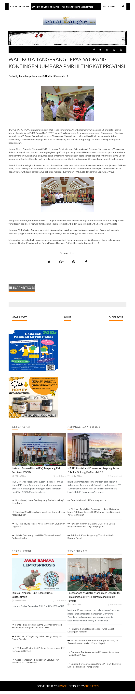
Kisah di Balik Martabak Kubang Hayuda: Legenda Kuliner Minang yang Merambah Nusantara (44, 6)
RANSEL (69, 16)
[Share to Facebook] (86, 262)
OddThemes (91, 686)
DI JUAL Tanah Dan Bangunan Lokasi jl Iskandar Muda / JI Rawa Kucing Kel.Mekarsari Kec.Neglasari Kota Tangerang (94, 512)
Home (67, 317)
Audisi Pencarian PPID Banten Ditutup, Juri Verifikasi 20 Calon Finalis (35, 661)
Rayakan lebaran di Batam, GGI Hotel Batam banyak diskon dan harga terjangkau (91, 525)
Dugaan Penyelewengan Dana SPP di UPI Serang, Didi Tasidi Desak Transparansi (94, 665)
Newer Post (19, 317)
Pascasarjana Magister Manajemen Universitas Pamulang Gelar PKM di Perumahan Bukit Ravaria (94, 596)
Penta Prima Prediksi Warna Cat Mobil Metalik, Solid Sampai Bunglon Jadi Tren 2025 (37, 626)
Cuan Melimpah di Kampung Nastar (89, 500)
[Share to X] (49, 262)
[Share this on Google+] (61, 262)
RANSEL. (64, 686)
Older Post (116, 317)
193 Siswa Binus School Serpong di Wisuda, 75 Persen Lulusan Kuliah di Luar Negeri (93, 642)
